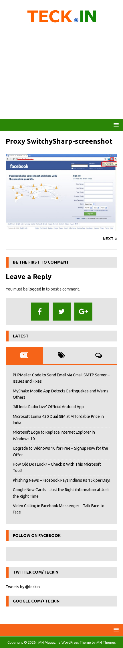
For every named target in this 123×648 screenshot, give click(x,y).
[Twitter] (62, 312)
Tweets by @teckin (23, 586)
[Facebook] (40, 312)
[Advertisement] (61, 73)
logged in (37, 289)
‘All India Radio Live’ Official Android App (48, 406)
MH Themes (106, 642)
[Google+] (83, 312)
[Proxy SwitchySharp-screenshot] (61, 228)
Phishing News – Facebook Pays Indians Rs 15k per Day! (61, 480)
